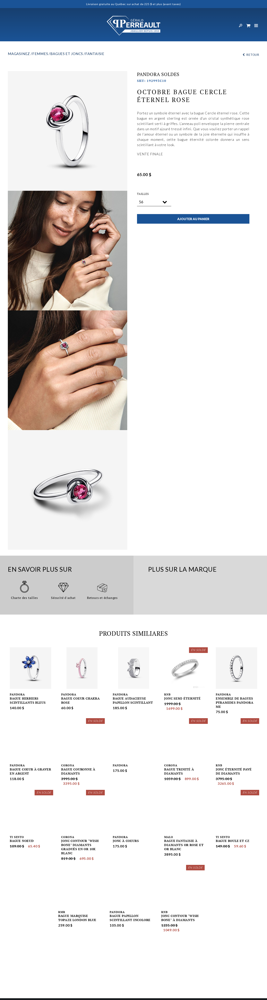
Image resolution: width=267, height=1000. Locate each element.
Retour (252, 54)
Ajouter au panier (193, 219)
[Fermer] (256, 26)
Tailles (143, 194)
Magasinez (19, 54)
